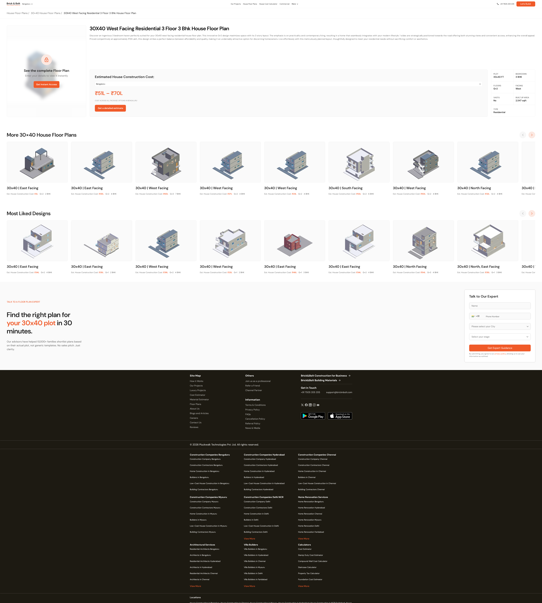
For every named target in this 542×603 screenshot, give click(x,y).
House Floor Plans (17, 13)
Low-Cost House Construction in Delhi (261, 526)
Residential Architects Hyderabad (205, 561)
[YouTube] (318, 405)
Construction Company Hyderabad (260, 459)
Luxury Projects (198, 390)
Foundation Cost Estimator (310, 579)
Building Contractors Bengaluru (204, 489)
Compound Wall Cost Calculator (312, 561)
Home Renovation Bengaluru (311, 501)
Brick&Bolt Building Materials (319, 380)
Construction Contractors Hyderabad (261, 465)
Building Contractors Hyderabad (258, 489)
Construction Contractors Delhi (258, 507)
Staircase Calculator (307, 567)
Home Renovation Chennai (310, 513)
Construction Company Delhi (257, 501)
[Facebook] (306, 405)
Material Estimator (199, 399)
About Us (194, 408)
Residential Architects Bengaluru (204, 549)
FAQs (248, 414)
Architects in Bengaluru (200, 555)
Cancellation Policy (255, 418)
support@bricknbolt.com (339, 392)
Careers (194, 418)
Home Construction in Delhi (256, 513)
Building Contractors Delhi (255, 532)
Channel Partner (253, 390)
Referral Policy (252, 423)
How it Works (196, 381)
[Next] (531, 135)
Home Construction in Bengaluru (204, 471)
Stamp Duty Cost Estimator (310, 555)
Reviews (194, 427)
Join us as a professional (258, 381)
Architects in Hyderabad (201, 567)
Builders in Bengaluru (199, 477)
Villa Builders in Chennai (254, 561)
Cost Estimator (197, 394)
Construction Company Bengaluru (205, 459)
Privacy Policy (252, 409)
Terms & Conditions (255, 405)
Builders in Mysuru (198, 520)
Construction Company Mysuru (204, 501)
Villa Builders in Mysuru (254, 567)
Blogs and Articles (199, 413)
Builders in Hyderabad (254, 477)
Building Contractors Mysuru (203, 532)
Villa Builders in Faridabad (255, 579)
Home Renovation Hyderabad (311, 507)
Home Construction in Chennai (312, 471)
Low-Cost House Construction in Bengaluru (209, 483)
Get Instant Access (46, 84)
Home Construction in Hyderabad (259, 471)
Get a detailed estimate (110, 108)
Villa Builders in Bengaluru (255, 549)
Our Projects (196, 385)
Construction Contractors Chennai (313, 465)
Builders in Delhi (251, 520)
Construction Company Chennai (312, 459)
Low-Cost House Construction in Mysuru (208, 526)
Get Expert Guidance (500, 348)
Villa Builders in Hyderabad (256, 555)
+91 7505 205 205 (310, 392)
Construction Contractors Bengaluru (206, 465)
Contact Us (195, 422)
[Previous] (522, 135)
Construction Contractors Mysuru (205, 507)
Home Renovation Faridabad (311, 532)
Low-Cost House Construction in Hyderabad (264, 483)
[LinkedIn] (310, 405)
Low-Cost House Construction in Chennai (317, 483)
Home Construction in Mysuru (203, 513)
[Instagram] (314, 405)
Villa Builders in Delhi (253, 573)
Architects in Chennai (199, 579)
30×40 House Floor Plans (45, 13)
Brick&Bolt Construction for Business (324, 375)
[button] (473, 316)
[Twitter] (302, 405)
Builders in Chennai (306, 477)
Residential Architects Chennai (204, 573)
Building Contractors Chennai (311, 489)
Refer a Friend (252, 385)
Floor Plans (195, 404)
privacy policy (500, 354)
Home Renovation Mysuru (309, 520)
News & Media (252, 428)
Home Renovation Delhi (308, 526)
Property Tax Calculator (309, 573)
